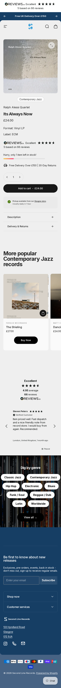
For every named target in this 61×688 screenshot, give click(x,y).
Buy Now (26, 340)
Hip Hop (11, 486)
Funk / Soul (17, 495)
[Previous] (4, 16)
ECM (14, 134)
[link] (14, 627)
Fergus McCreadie (16, 323)
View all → (30, 517)
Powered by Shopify (47, 673)
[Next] (56, 16)
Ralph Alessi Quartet (16, 107)
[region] (30, 426)
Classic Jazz (12, 477)
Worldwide (38, 503)
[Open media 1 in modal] (51, 45)
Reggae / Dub (42, 495)
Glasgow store (40, 201)
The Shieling (14, 327)
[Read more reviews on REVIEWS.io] (30, 398)
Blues (51, 486)
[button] (7, 426)
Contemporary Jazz (30, 99)
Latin (19, 503)
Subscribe (48, 580)
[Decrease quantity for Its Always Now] (7, 177)
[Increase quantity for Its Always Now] (19, 177)
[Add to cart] (43, 313)
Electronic (32, 486)
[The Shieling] (25, 296)
